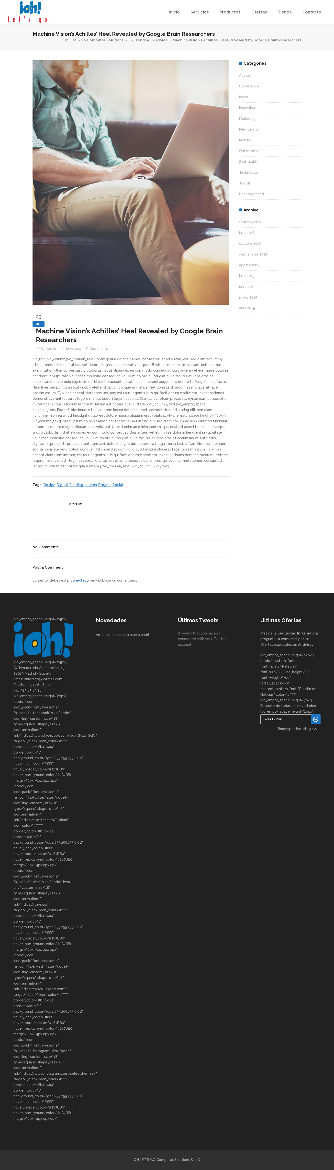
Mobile (244, 140)
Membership (249, 129)
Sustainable (248, 162)
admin (51, 349)
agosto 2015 (249, 265)
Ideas (243, 97)
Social (117, 485)
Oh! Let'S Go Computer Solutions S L (96, 40)
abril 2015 (247, 308)
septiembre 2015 (253, 254)
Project (104, 485)
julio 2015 (247, 276)
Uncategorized (251, 194)
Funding (76, 485)
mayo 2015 (248, 297)
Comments (98, 349)
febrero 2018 (250, 222)
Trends (245, 183)
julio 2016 (247, 233)
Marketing (247, 119)
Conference (249, 86)
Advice (161, 40)
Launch (91, 485)
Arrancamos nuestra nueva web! (122, 635)
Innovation (247, 108)
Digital (62, 485)
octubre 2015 (250, 243)
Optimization (249, 151)
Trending (142, 40)
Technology (249, 172)
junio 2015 (247, 287)
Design (49, 485)
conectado (80, 580)
